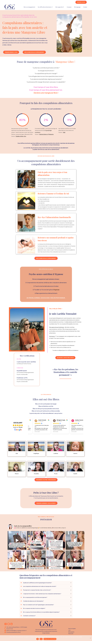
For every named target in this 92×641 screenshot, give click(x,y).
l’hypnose (56, 289)
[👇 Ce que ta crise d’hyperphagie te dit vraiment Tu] (55, 540)
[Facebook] (8, 624)
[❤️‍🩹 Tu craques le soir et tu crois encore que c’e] (75, 540)
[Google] (11, 624)
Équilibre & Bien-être (21, 136)
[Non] (90, 638)
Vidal (64, 132)
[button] (83, 426)
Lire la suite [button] (32, 431)
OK (37, 639)
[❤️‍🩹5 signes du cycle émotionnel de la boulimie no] (75, 559)
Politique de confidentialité (50, 639)
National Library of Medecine (46, 134)
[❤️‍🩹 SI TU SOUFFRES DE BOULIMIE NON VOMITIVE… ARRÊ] (36, 540)
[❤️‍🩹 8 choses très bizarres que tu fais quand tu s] (17, 559)
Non (41, 639)
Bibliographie (71, 632)
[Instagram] (6, 624)
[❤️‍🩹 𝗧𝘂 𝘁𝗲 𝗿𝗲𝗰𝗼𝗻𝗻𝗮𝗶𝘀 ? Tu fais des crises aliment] (17, 540)
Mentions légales (72, 628)
